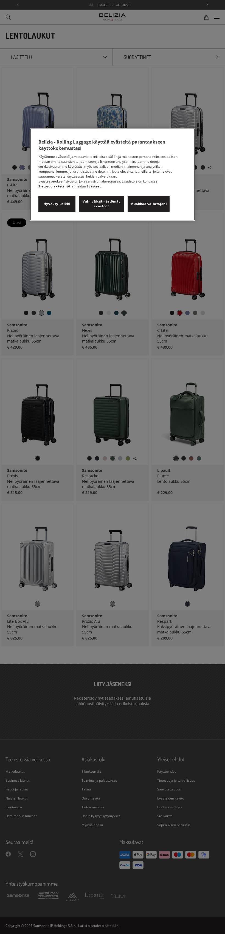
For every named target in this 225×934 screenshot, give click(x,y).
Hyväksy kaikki (57, 203)
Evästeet (94, 186)
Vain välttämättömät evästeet (101, 203)
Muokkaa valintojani (148, 203)
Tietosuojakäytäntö (54, 186)
